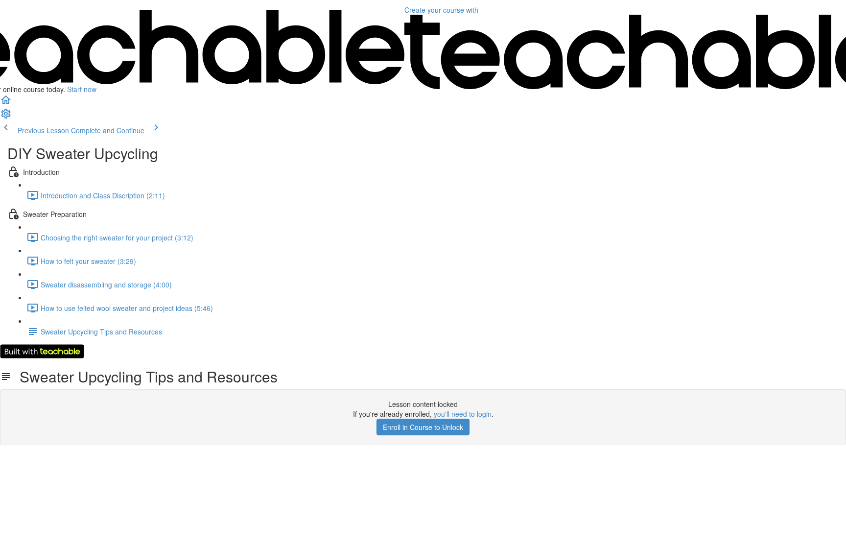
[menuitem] (6, 116)
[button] (6, 103)
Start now (81, 89)
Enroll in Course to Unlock (423, 427)
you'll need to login (463, 414)
